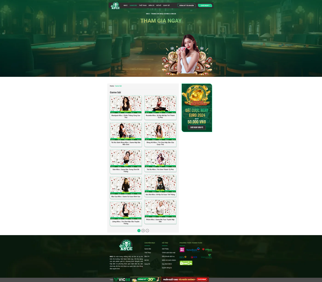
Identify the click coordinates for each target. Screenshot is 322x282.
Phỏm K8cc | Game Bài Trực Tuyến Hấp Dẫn (160, 221)
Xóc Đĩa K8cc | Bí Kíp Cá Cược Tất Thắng (160, 195)
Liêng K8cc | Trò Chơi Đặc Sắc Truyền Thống (125, 223)
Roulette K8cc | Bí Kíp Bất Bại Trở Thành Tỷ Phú (160, 116)
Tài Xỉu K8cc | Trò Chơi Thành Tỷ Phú (160, 169)
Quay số (166, 5)
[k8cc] (115, 6)
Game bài (133, 5)
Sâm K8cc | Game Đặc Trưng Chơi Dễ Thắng (126, 170)
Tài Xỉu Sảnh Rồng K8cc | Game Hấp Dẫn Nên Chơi (125, 143)
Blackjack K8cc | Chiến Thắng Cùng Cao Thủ (126, 116)
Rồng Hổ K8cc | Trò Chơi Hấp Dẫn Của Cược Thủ (160, 143)
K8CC (126, 5)
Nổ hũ (158, 5)
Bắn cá (151, 5)
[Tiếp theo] (147, 230)
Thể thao (142, 5)
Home (112, 86)
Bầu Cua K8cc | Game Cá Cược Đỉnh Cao (125, 197)
